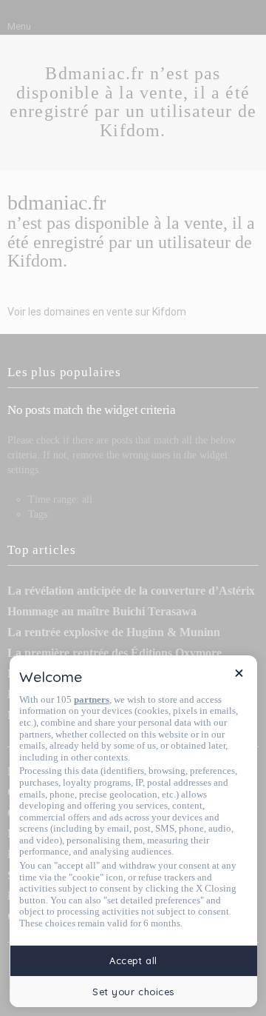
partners (91, 699)
